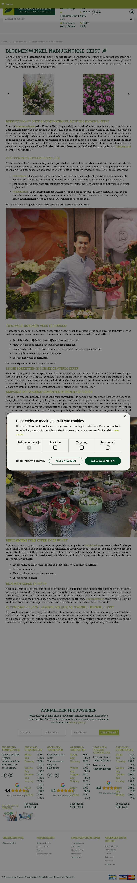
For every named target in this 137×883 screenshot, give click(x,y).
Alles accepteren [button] (103, 460)
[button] (30, 461)
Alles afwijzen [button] (66, 460)
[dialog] (68, 442)
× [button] (124, 416)
